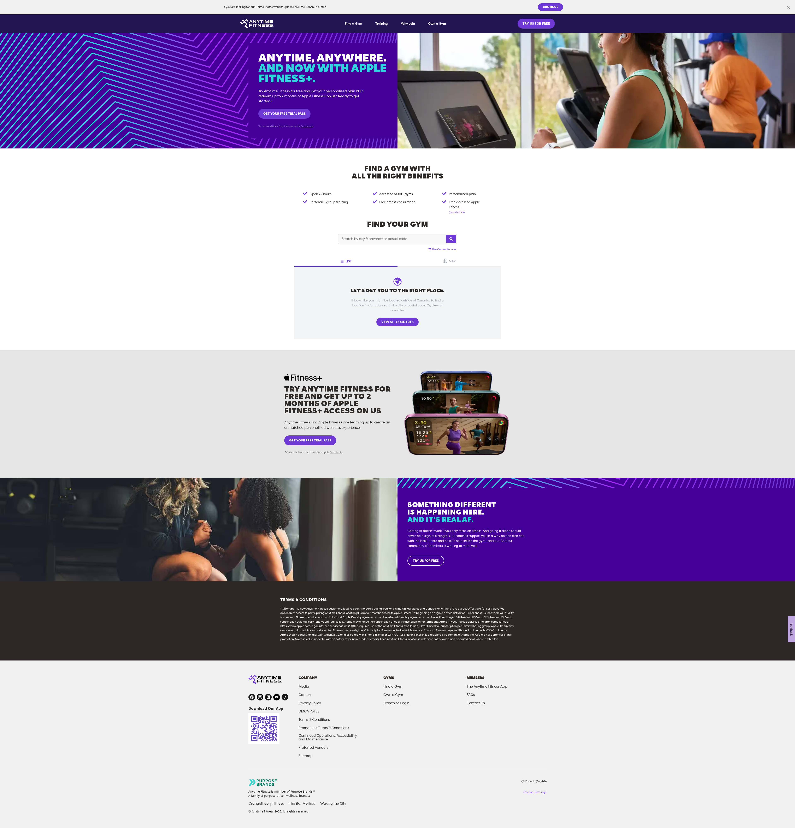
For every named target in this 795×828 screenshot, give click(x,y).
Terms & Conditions (314, 720)
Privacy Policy (310, 703)
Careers (305, 695)
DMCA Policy (309, 711)
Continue (550, 7)
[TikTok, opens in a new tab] (285, 697)
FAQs (471, 695)
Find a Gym (353, 23)
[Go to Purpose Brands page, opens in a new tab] (262, 782)
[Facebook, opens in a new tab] (251, 697)
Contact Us (476, 703)
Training (381, 23)
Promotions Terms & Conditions (324, 728)
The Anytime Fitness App (487, 686)
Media (304, 686)
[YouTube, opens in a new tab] (276, 697)
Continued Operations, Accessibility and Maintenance (328, 737)
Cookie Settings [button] (535, 792)
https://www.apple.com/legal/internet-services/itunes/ (315, 626)
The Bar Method (302, 803)
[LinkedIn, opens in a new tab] (268, 697)
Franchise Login (396, 703)
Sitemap (306, 756)
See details (307, 126)
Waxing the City (333, 803)
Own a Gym (437, 23)
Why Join (408, 23)
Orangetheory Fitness (266, 803)
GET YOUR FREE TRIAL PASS (284, 113)
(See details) (457, 212)
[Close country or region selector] (788, 7)
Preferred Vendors (313, 748)
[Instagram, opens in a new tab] (260, 697)
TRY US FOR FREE (536, 23)
